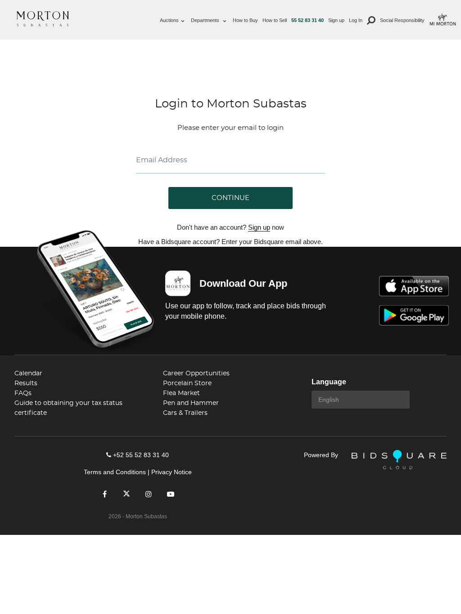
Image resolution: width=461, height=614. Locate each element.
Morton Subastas (43, 19)
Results (25, 383)
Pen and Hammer (191, 403)
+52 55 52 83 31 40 (141, 454)
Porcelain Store (187, 383)
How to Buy (245, 20)
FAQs (23, 393)
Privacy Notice (171, 472)
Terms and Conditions (115, 472)
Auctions (169, 20)
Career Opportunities (196, 373)
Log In (355, 20)
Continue (230, 198)
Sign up (336, 20)
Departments (206, 20)
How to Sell (274, 20)
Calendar (28, 373)
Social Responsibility (402, 20)
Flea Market (181, 393)
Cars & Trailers (185, 413)
